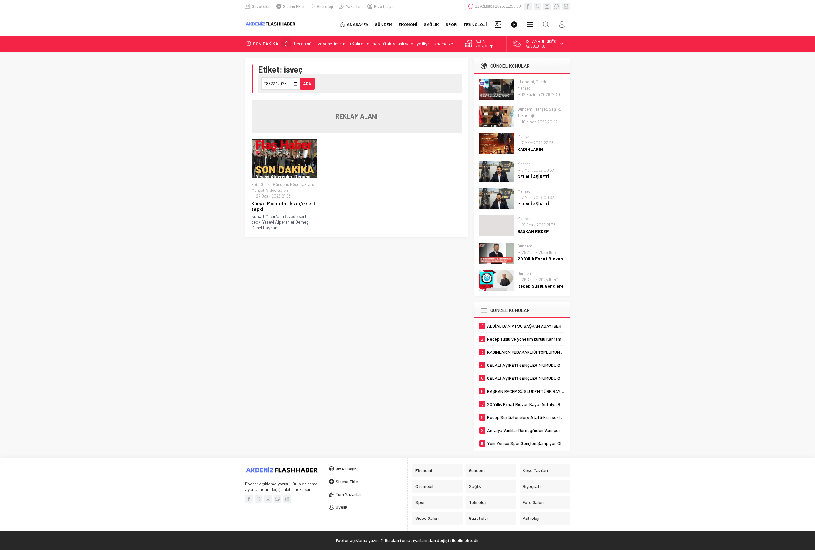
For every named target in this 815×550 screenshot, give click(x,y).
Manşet (258, 190)
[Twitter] (537, 6)
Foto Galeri (261, 184)
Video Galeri (277, 190)
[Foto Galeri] (498, 24)
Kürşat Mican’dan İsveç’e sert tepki (283, 206)
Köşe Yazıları (301, 184)
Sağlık (554, 109)
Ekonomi (525, 81)
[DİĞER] (530, 24)
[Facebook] (528, 6)
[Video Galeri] (514, 24)
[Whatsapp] (556, 6)
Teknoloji (525, 115)
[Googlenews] (566, 6)
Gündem (280, 184)
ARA (307, 83)
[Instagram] (547, 6)
